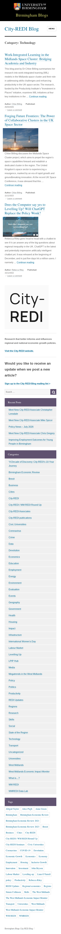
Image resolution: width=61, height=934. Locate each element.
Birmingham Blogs (32, 15)
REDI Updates (16, 700)
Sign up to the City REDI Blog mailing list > (27, 383)
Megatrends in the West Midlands (25, 674)
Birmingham (11, 814)
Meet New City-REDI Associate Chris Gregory (32, 433)
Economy (43, 856)
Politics (12, 687)
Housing (13, 622)
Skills (11, 719)
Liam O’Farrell (44, 874)
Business (13, 485)
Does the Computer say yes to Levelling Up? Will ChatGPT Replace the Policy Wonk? (25, 208)
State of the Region (18, 732)
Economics (14, 557)
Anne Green (41, 808)
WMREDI (24, 915)
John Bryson (37, 868)
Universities (15, 758)
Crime (12, 537)
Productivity (14, 693)
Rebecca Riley (18, 270)
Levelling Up (15, 654)
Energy (12, 576)
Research (13, 713)
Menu (52, 28)
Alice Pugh (27, 808)
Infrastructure (15, 635)
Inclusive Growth (39, 862)
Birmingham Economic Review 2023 (22, 826)
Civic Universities (17, 524)
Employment (15, 570)
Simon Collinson (13, 891)
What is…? (14, 778)
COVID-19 (25, 850)
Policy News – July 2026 (21, 427)
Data (11, 544)
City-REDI (14, 498)
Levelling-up (28, 874)
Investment (23, 868)
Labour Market (16, 648)
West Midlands (16, 765)
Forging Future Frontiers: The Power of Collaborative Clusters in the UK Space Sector (30, 120)
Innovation (10, 868)
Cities (11, 492)
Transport (13, 745)
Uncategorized (16, 752)
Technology (14, 739)
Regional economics (31, 885)
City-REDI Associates (19, 511)
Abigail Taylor (12, 808)
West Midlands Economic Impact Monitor (29, 771)
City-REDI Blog (22, 28)
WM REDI (14, 784)
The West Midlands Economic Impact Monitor (26, 897)
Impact (12, 628)
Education (14, 563)
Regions (13, 706)
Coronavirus (15, 531)
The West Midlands (41, 891)
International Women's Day (22, 641)
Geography (14, 602)
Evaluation (14, 589)
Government (15, 609)
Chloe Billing (17, 104)
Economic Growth (14, 856)
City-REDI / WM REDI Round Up (25, 505)
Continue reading (38, 96)
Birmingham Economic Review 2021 (22, 820)
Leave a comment (14, 110)
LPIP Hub (13, 661)
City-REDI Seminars (15, 844)
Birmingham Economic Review (24, 472)
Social (12, 726)
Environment (15, 583)
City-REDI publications (20, 518)
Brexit (11, 479)
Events (12, 596)
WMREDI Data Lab (18, 791)
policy (8, 880)
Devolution (14, 550)
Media (12, 667)
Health (12, 615)
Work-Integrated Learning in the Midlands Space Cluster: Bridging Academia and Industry (28, 58)
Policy (12, 680)
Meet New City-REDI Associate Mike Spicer (30, 420)
